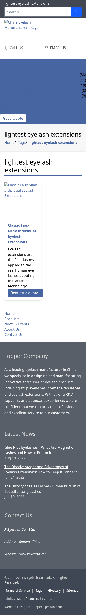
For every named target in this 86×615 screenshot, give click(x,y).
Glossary (54, 590)
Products (9, 69)
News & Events (13, 101)
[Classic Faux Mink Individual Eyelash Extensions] (22, 200)
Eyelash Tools (13, 95)
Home (5, 64)
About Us (8, 106)
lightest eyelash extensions (53, 142)
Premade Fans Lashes (19, 85)
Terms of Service (18, 590)
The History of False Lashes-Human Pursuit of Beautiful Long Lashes (42, 489)
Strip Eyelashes (14, 74)
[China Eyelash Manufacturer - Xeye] (26, 31)
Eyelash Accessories (19, 90)
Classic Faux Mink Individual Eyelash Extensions (22, 233)
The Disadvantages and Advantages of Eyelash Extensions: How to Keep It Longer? (40, 469)
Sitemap (72, 590)
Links (9, 598)
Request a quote (24, 292)
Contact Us (10, 111)
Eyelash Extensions (18, 80)
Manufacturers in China (34, 598)
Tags (22, 142)
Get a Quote (13, 118)
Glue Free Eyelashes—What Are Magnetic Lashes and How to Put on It (38, 450)
